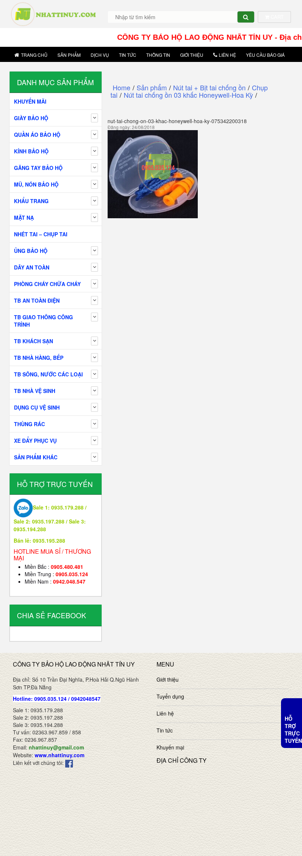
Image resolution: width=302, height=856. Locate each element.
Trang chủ (34, 55)
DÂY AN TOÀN (31, 267)
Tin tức (127, 55)
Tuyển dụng (170, 696)
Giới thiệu (191, 55)
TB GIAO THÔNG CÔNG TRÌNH (43, 320)
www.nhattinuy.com (59, 755)
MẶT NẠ (24, 217)
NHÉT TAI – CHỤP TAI (40, 234)
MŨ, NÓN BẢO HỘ (36, 184)
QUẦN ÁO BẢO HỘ (37, 134)
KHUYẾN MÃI (30, 101)
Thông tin (158, 55)
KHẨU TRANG (31, 201)
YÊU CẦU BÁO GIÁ (265, 55)
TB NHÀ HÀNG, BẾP (38, 357)
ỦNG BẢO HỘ (31, 250)
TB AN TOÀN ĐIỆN (37, 300)
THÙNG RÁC (29, 424)
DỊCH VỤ (100, 55)
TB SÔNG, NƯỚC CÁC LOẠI (48, 374)
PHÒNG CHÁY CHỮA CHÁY (47, 284)
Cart (276, 16)
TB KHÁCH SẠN (33, 341)
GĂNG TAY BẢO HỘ (38, 167)
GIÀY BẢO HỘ (31, 118)
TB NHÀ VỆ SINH (34, 390)
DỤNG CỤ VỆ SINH (37, 407)
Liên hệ (227, 55)
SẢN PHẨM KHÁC (35, 457)
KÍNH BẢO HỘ (31, 151)
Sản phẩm (69, 55)
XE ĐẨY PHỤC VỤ (35, 440)
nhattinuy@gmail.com (56, 747)
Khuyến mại (170, 747)
